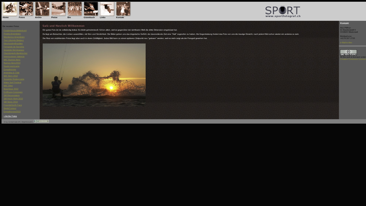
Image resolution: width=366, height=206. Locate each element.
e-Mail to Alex (346, 42)
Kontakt (120, 17)
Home (6, 17)
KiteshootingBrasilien (13, 43)
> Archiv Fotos (10, 116)
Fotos (22, 17)
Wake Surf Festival (12, 82)
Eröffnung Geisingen (13, 92)
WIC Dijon (8, 85)
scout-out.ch (14, 122)
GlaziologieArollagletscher (15, 53)
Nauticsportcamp (11, 66)
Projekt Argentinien (12, 34)
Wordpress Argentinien (14, 37)
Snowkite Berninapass (14, 50)
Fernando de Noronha (14, 47)
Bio (69, 17)
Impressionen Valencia (14, 56)
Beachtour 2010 (11, 89)
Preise (54, 17)
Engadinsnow (10, 69)
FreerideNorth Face (13, 105)
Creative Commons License (353, 59)
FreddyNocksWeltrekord (15, 30)
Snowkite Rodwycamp (14, 79)
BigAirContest (10, 108)
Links (102, 17)
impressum (27, 122)
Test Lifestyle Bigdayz (14, 40)
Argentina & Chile (11, 73)
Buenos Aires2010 (12, 63)
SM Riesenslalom (12, 95)
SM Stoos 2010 (11, 102)
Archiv (38, 17)
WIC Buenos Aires (12, 60)
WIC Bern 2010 (11, 76)
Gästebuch (89, 17)
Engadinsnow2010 (12, 111)
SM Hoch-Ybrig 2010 (13, 98)
